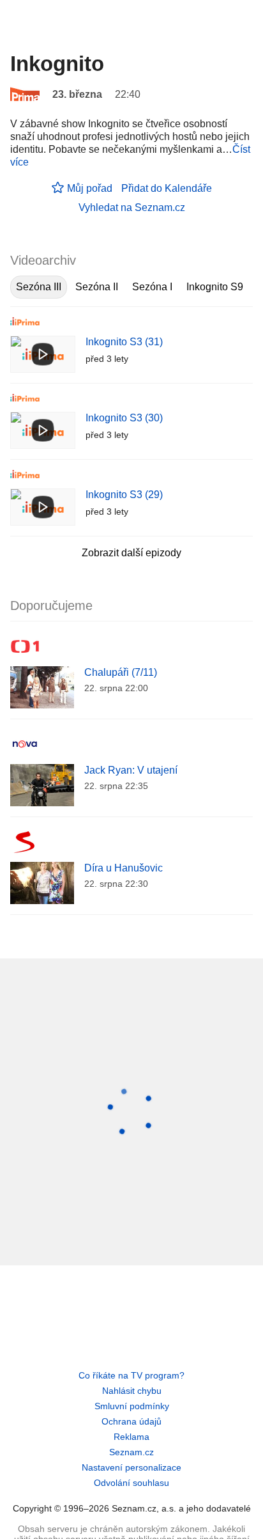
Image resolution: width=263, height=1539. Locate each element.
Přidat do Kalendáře (166, 188)
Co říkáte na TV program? (131, 1375)
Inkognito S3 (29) (124, 494)
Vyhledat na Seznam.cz (132, 207)
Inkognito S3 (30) (124, 417)
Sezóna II (96, 286)
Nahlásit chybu (132, 1391)
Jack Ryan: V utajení (130, 770)
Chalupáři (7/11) (120, 672)
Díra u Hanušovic (123, 868)
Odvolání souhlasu (131, 1483)
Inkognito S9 (214, 286)
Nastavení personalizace (131, 1467)
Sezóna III (38, 286)
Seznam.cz (131, 1452)
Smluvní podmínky (131, 1406)
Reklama (131, 1437)
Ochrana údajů (131, 1421)
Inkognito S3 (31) (124, 341)
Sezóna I (152, 286)
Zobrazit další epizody (131, 552)
